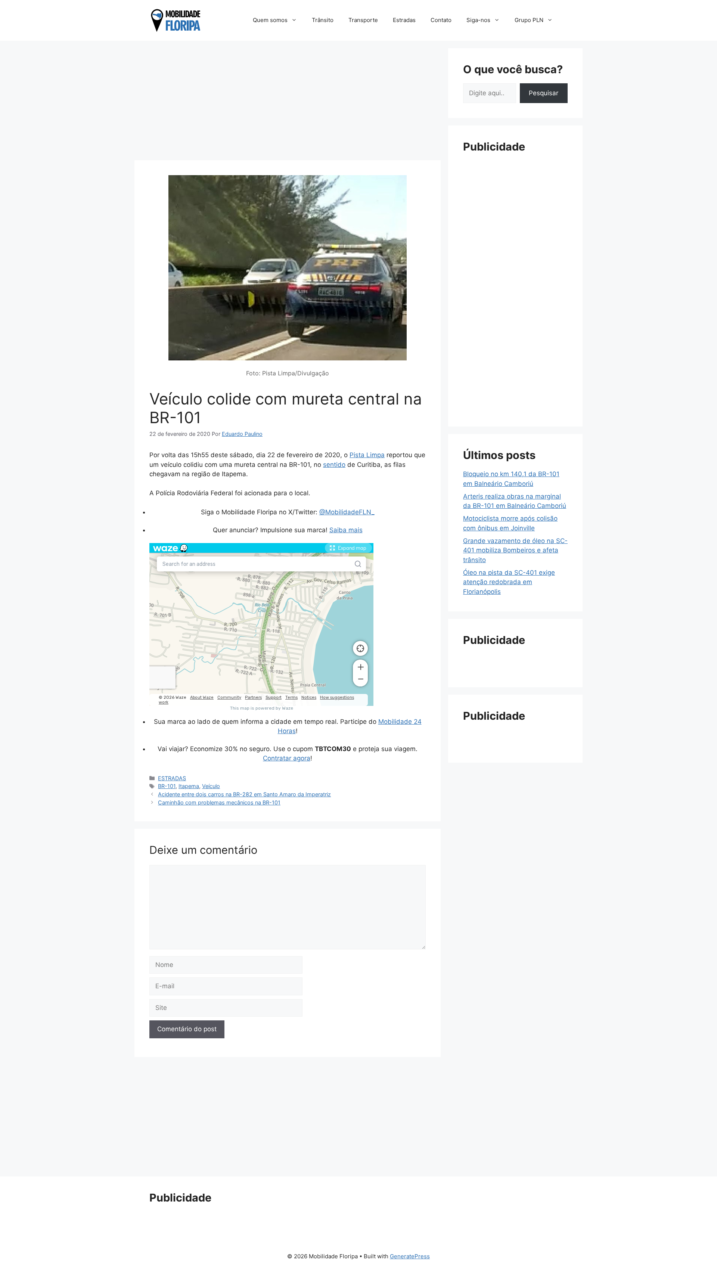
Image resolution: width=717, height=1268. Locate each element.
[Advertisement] (287, 100)
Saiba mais (346, 530)
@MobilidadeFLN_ (347, 512)
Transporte (363, 20)
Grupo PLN (529, 20)
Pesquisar (543, 93)
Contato (441, 20)
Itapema (189, 786)
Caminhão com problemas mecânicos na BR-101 (219, 802)
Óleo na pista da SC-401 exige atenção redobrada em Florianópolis (509, 582)
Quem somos (270, 20)
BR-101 (167, 786)
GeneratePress (410, 1256)
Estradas (404, 20)
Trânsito (322, 20)
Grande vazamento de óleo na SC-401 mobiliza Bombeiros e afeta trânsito (515, 550)
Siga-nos (478, 20)
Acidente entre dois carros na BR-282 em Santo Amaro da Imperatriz (244, 794)
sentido (334, 464)
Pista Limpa (367, 455)
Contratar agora (286, 758)
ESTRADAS (172, 778)
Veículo (211, 786)
